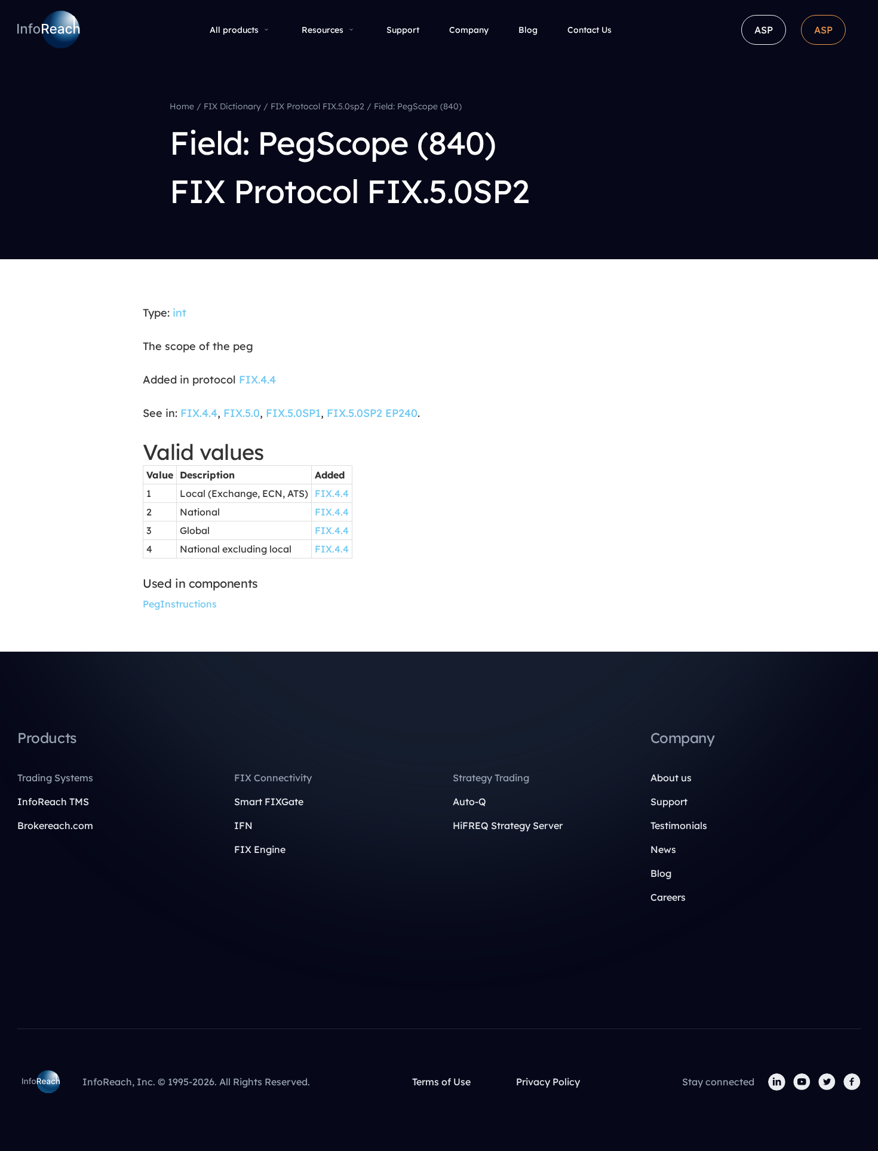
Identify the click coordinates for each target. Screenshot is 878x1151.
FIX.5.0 (241, 413)
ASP (763, 30)
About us (671, 778)
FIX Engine (259, 849)
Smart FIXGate (268, 802)
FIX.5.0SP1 (293, 413)
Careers (668, 897)
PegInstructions (180, 604)
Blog (528, 29)
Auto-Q (469, 802)
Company (469, 29)
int (179, 313)
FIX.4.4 (257, 379)
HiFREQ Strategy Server (508, 825)
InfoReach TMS (53, 802)
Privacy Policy (548, 1082)
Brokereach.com (55, 825)
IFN (243, 825)
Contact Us (589, 29)
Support (402, 29)
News (663, 849)
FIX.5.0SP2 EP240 (372, 413)
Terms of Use (441, 1082)
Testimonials (678, 825)
